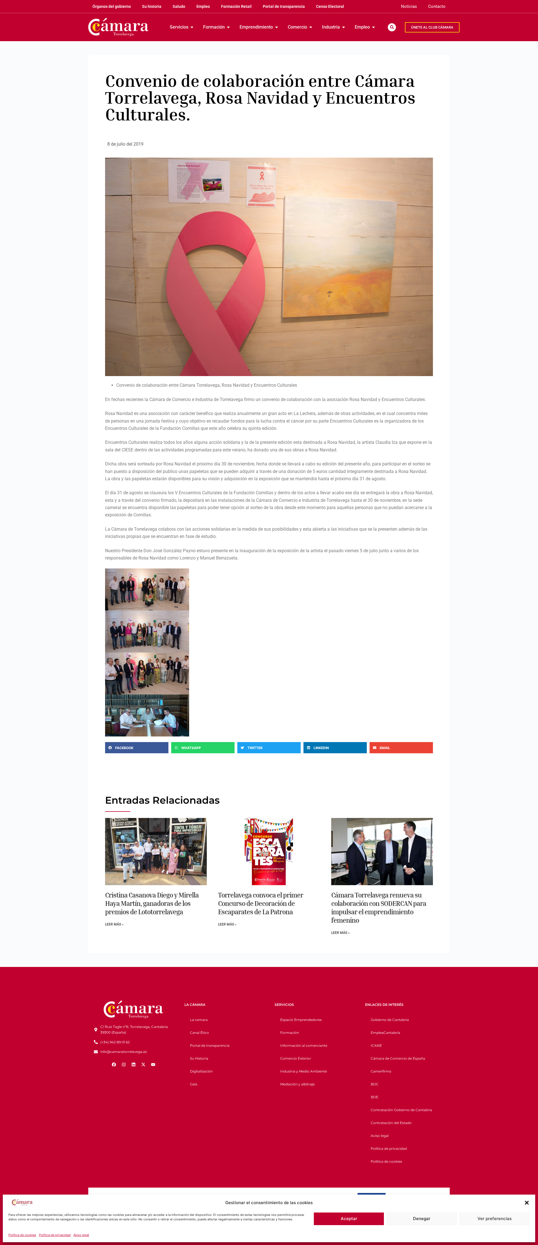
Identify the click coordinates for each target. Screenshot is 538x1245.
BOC (375, 1084)
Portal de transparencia (284, 6)
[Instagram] (123, 1064)
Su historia (151, 6)
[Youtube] (153, 1064)
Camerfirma (381, 1071)
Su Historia (199, 1058)
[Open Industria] (343, 27)
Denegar (421, 1218)
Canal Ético (199, 1032)
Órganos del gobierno (111, 6)
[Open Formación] (228, 27)
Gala (193, 1084)
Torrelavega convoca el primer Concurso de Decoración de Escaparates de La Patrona (260, 903)
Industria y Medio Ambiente (303, 1071)
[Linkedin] (133, 1064)
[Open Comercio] (311, 27)
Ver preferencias (494, 1218)
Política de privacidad (55, 1235)
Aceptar (349, 1218)
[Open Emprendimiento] (276, 27)
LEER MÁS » (114, 924)
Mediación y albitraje (297, 1084)
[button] (527, 1203)
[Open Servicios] (192, 27)
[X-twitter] (143, 1064)
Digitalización (201, 1071)
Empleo (203, 6)
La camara (199, 1020)
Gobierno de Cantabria (390, 1020)
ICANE (376, 1045)
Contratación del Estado (391, 1123)
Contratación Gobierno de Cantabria (401, 1110)
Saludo (179, 6)
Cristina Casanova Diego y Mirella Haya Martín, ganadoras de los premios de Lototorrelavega (152, 903)
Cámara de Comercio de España (398, 1058)
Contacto (437, 6)
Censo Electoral (330, 6)
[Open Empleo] (373, 27)
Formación (289, 1032)
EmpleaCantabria (385, 1032)
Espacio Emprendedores (301, 1020)
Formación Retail (236, 6)
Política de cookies (22, 1235)
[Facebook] (114, 1064)
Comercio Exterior (295, 1058)
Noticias (409, 6)
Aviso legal (81, 1235)
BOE (374, 1097)
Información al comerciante (303, 1045)
